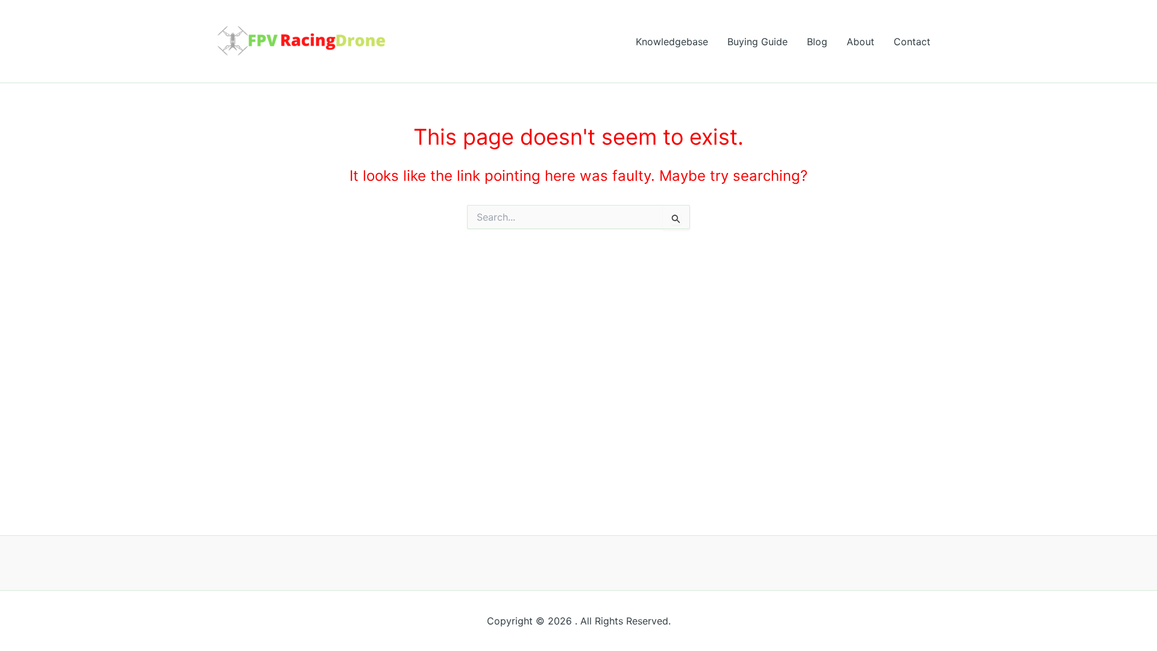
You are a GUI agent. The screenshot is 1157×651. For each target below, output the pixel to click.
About (860, 42)
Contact (912, 42)
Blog (817, 42)
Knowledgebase (672, 42)
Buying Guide (757, 42)
